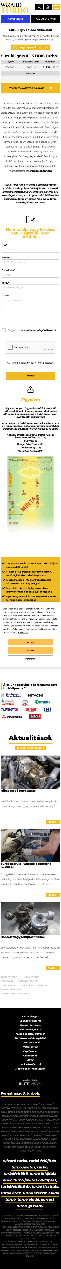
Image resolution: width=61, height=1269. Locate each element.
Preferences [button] (23, 632)
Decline (30, 650)
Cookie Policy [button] (12, 629)
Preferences (30, 659)
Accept (30, 642)
